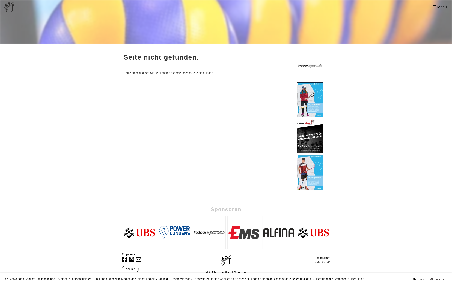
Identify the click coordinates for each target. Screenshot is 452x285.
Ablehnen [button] (418, 279)
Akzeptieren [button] (437, 279)
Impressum (323, 257)
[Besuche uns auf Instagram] (131, 260)
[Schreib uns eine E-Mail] (138, 260)
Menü (441, 7)
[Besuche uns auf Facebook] (124, 260)
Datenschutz (322, 261)
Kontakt (130, 269)
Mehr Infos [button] (357, 278)
